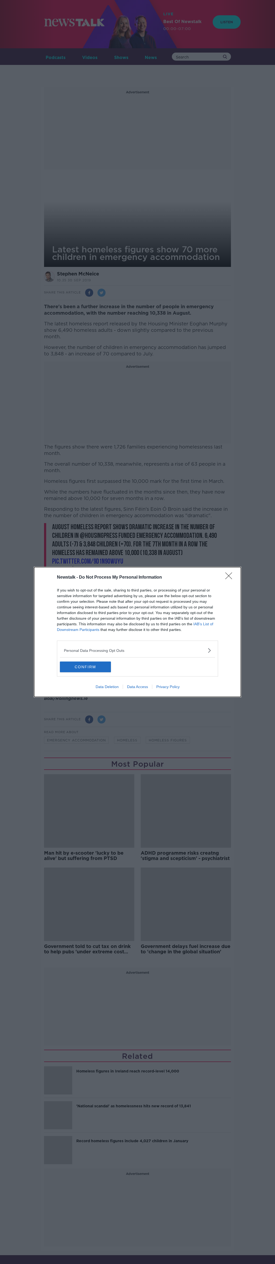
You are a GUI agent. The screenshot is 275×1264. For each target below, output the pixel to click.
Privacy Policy (168, 687)
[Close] (230, 577)
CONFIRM (85, 667)
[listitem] (137, 650)
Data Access (137, 687)
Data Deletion (107, 687)
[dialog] (137, 632)
